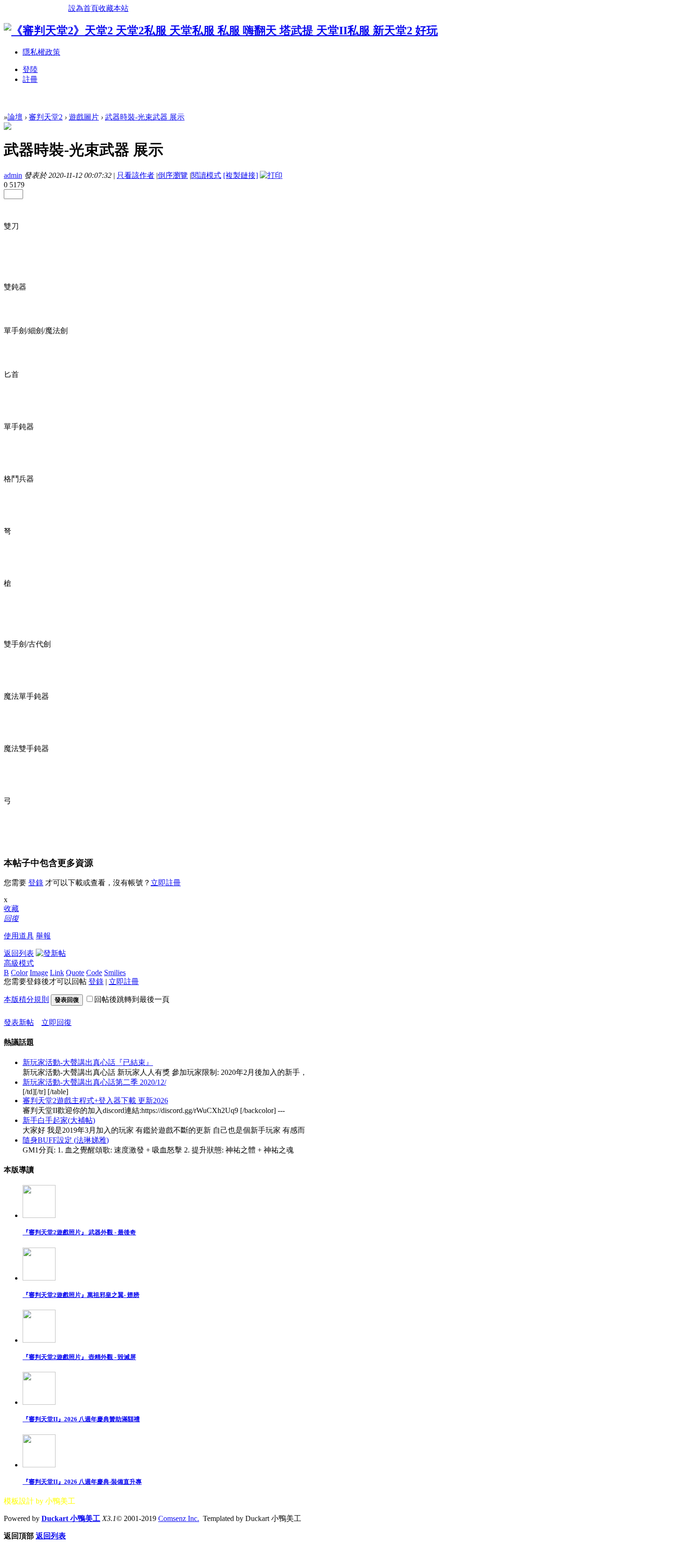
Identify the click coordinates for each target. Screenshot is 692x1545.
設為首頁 (83, 8)
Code (94, 973)
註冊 (30, 79)
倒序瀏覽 (173, 175)
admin (13, 175)
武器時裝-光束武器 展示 (145, 117)
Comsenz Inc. (178, 1518)
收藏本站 (113, 8)
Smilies (115, 973)
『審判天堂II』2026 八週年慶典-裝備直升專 (82, 1481)
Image (39, 973)
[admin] (7, 127)
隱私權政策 (41, 52)
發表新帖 (19, 1022)
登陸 (30, 69)
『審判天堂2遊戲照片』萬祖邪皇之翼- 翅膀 (81, 1294)
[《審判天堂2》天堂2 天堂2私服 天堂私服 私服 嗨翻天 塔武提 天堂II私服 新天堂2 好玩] (221, 30)
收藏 (11, 909)
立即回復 (56, 1022)
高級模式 (19, 963)
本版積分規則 (26, 999)
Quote (75, 973)
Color (19, 973)
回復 (11, 918)
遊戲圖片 (84, 117)
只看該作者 (135, 175)
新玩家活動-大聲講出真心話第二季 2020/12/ (94, 1082)
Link (57, 973)
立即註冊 (166, 883)
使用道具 (19, 936)
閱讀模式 (206, 175)
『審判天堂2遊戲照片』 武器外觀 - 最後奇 (79, 1232)
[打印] (271, 175)
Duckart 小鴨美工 (70, 1518)
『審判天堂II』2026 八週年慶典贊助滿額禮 (81, 1419)
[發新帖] (51, 953)
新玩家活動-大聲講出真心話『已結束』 (88, 1062)
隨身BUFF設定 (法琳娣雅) (66, 1140)
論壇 (15, 117)
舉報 (43, 936)
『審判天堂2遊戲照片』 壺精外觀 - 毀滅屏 (79, 1357)
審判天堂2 (46, 117)
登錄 (35, 883)
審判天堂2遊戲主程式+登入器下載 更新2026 (95, 1101)
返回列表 (19, 953)
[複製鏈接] (240, 175)
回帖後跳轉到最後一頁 (131, 999)
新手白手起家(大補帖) (59, 1120)
